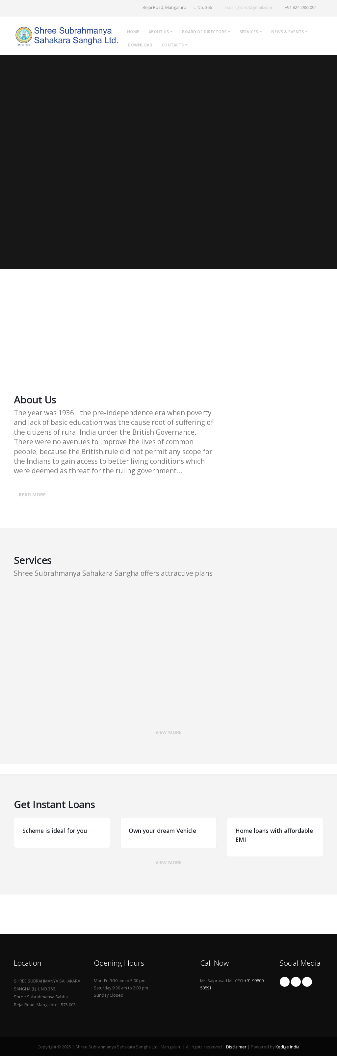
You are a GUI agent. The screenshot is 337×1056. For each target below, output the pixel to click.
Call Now (43, 358)
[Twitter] (296, 982)
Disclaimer (236, 1047)
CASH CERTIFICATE (173, 595)
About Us (158, 32)
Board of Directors (204, 32)
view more (168, 732)
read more (32, 494)
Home (133, 32)
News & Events (287, 32)
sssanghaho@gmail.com (248, 7)
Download (140, 45)
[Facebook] (285, 982)
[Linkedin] (307, 982)
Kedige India (287, 1047)
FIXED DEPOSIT (62, 595)
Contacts (173, 45)
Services (249, 32)
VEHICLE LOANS (169, 655)
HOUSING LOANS (278, 655)
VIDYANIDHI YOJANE (37, 304)
